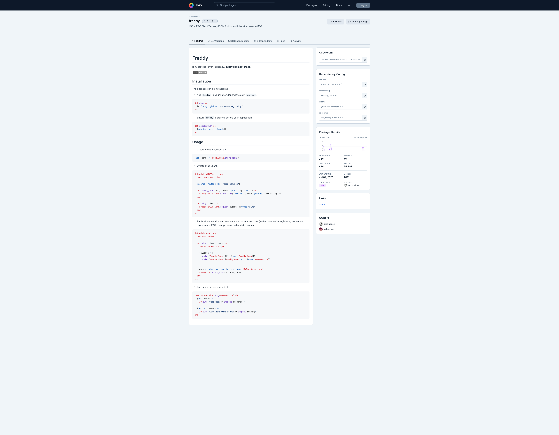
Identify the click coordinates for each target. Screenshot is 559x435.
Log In (363, 5)
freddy (194, 21)
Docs (339, 5)
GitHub (322, 204)
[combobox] (244, 5)
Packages (311, 5)
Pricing (326, 5)
